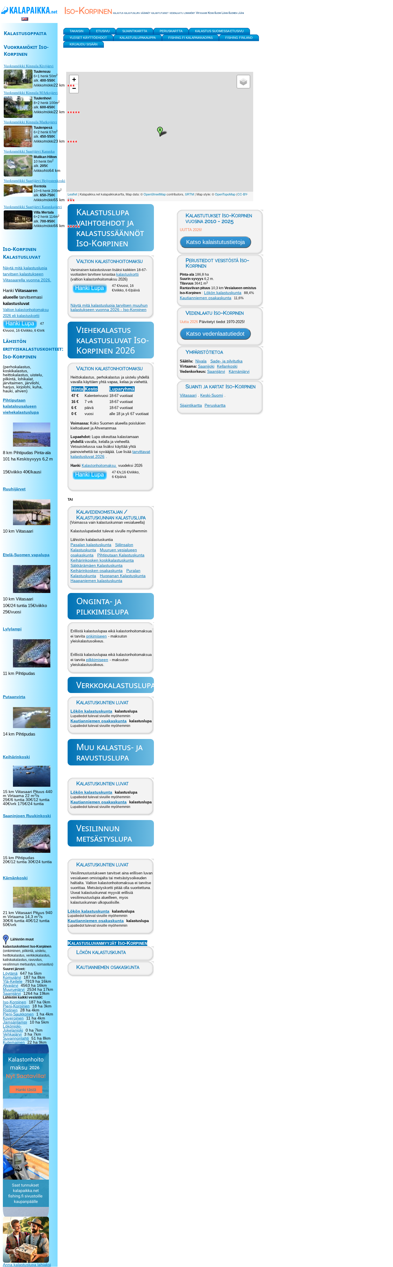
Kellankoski (227, 366)
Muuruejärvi (13, 989)
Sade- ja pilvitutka (226, 361)
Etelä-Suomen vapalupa (26, 554)
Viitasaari (188, 395)
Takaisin (76, 31)
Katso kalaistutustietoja (215, 242)
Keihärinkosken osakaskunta (96, 570)
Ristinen (10, 1010)
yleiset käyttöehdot (88, 37)
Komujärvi (12, 977)
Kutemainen (14, 1042)
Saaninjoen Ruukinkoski (27, 815)
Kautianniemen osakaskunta (98, 721)
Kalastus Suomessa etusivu (219, 31)
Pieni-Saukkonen (18, 1014)
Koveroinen (13, 1018)
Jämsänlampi (15, 1022)
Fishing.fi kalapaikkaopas (190, 37)
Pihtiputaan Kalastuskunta (120, 555)
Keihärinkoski (16, 757)
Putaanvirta (14, 696)
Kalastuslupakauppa (138, 37)
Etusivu (103, 31)
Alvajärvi (10, 985)
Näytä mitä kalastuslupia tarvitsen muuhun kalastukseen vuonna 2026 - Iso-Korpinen (109, 307)
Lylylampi (12, 629)
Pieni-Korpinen (16, 1006)
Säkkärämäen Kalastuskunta (96, 565)
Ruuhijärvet (14, 489)
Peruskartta (215, 405)
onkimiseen (96, 636)
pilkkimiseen (97, 659)
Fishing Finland (239, 37)
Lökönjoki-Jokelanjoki (13, 1028)
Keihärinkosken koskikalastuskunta (102, 560)
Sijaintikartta (191, 405)
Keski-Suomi (211, 395)
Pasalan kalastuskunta (90, 544)
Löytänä (10, 973)
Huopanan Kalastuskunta (123, 575)
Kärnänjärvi (239, 371)
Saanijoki (206, 366)
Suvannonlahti (16, 1038)
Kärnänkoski (15, 878)
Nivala (201, 361)
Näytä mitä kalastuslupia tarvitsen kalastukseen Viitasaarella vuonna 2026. (27, 274)
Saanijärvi (216, 371)
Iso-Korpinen (14, 1002)
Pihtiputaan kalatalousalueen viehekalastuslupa (21, 406)
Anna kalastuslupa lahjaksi (27, 1264)
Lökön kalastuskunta (91, 711)
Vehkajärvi (12, 1034)
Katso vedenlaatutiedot (215, 334)
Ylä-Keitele (12, 981)
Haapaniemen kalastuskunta (96, 580)
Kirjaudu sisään (84, 44)
